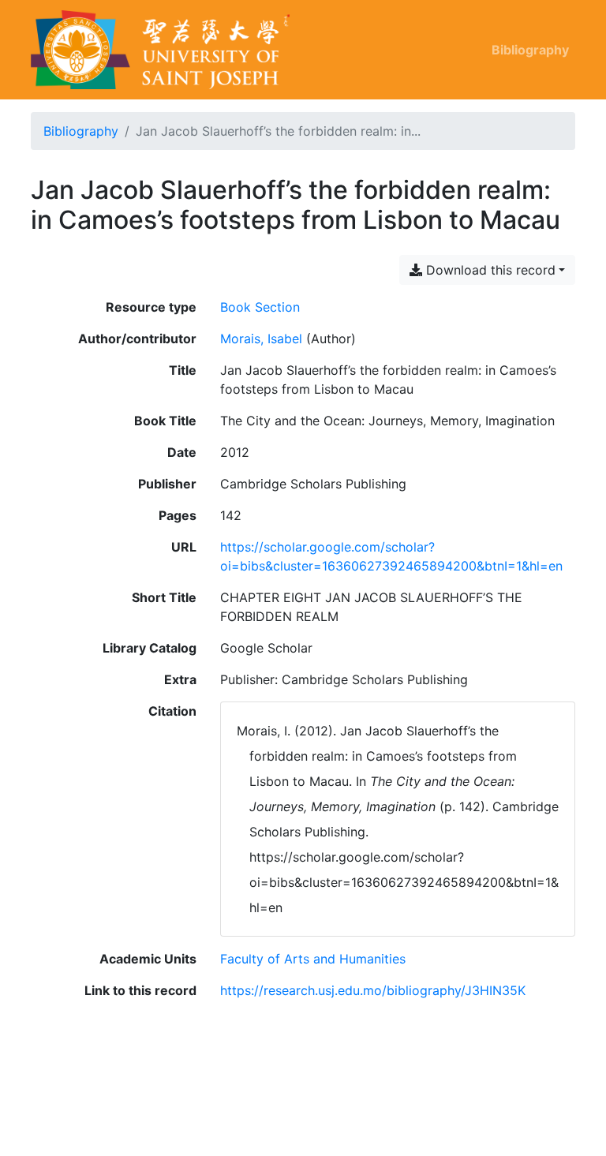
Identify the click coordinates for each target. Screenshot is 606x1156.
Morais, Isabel (261, 338)
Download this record (489, 270)
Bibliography (530, 50)
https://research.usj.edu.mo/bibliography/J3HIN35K (373, 990)
